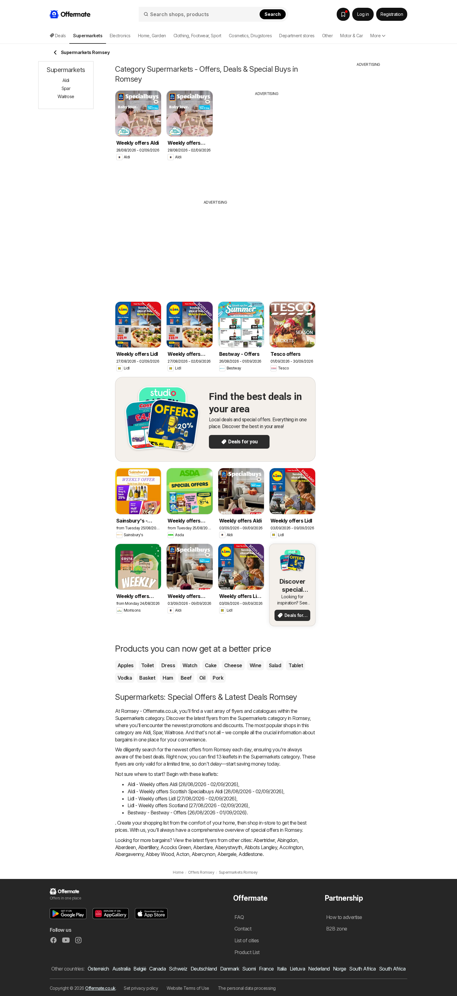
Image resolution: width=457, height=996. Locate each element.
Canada (157, 969)
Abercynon (203, 854)
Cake (211, 665)
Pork (218, 678)
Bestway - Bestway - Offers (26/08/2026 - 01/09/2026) (187, 812)
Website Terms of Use (188, 988)
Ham (168, 678)
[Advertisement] (266, 143)
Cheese (233, 665)
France (266, 969)
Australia (121, 969)
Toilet (147, 665)
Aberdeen (125, 847)
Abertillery (148, 847)
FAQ (239, 917)
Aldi (146, 732)
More (375, 35)
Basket (147, 678)
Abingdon (287, 840)
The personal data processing (247, 988)
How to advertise (344, 917)
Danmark (229, 969)
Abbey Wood (159, 854)
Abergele (226, 854)
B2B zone (336, 929)
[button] (68, 913)
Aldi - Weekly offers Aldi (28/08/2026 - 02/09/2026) (182, 784)
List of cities (246, 940)
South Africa (362, 969)
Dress (168, 665)
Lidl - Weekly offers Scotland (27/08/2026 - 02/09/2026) (187, 805)
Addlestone (250, 854)
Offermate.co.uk (100, 988)
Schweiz (178, 969)
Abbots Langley (260, 847)
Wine (255, 665)
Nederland (319, 969)
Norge (339, 969)
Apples (126, 665)
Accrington (290, 847)
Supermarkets (129, 718)
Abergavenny (129, 854)
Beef (186, 678)
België (139, 969)
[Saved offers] (343, 14)
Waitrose (173, 732)
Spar (157, 732)
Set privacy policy (141, 988)
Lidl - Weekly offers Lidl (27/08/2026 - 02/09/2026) (181, 798)
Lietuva (297, 969)
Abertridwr (264, 840)
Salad (275, 665)
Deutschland (204, 969)
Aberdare (203, 847)
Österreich (98, 969)
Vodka (125, 678)
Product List (247, 952)
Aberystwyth (228, 847)
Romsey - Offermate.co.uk (149, 711)
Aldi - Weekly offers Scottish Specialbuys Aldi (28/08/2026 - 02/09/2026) (205, 791)
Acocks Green (175, 847)
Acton (182, 854)
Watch (189, 665)
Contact (242, 929)
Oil (202, 678)
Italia (282, 969)
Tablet (296, 665)
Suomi (249, 969)
